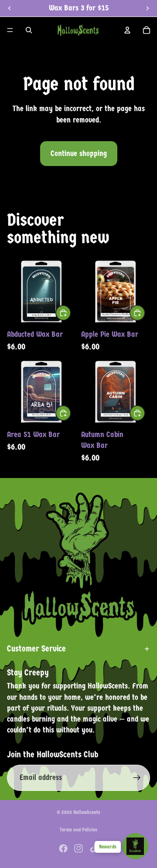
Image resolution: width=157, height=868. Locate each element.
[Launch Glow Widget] (135, 846)
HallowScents (86, 812)
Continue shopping (79, 153)
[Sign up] (137, 778)
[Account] (127, 30)
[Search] (28, 30)
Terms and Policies (78, 830)
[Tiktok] (94, 848)
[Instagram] (78, 848)
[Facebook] (63, 848)
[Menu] (10, 30)
